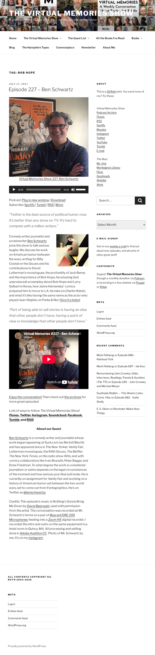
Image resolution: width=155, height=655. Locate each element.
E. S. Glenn (103, 408)
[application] (48, 189)
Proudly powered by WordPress (27, 646)
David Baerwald (38, 506)
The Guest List (77, 38)
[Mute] (73, 189)
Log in (100, 311)
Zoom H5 (54, 519)
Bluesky (101, 129)
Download (58, 200)
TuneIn (41, 205)
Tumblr (14, 420)
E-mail (100, 150)
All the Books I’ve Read (110, 38)
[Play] (14, 189)
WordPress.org (106, 332)
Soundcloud (57, 415)
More (59, 205)
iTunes (14, 415)
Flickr (100, 171)
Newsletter (88, 47)
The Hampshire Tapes (35, 47)
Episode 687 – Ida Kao (131, 366)
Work (100, 184)
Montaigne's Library (108, 167)
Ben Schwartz (37, 241)
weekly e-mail (118, 246)
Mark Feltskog (105, 355)
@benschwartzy (34, 492)
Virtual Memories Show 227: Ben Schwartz (48, 179)
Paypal (140, 282)
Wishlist (101, 180)
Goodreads (103, 176)
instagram (36, 538)
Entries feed (104, 318)
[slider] (81, 189)
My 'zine (101, 163)
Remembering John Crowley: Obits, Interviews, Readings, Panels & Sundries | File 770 (121, 378)
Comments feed (106, 325)
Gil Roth (111, 91)
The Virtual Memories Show (71, 13)
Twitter (25, 415)
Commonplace (65, 47)
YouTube (102, 142)
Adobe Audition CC (33, 533)
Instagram (39, 415)
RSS (51, 205)
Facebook (75, 415)
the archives (72, 397)
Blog (12, 47)
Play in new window (35, 200)
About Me (109, 47)
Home (12, 38)
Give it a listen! (70, 300)
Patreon (139, 278)
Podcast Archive (107, 112)
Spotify (29, 205)
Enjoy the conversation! (25, 397)
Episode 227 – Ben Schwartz (41, 89)
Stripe (103, 286)
